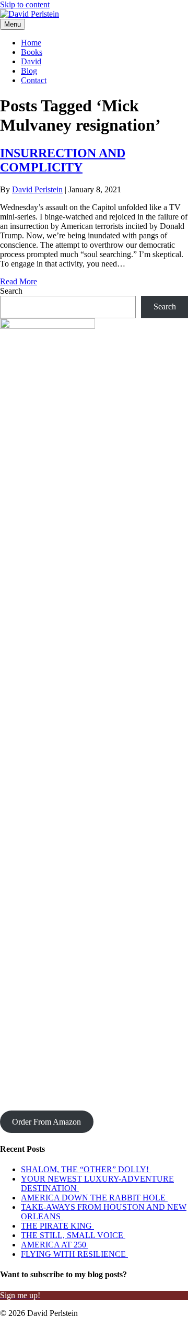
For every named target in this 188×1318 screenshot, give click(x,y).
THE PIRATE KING (57, 1225)
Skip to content (25, 4)
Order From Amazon (46, 1121)
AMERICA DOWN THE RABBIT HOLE (94, 1197)
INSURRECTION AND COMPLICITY (62, 160)
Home (31, 42)
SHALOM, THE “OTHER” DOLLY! (86, 1169)
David (31, 61)
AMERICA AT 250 (54, 1244)
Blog (29, 70)
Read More (18, 281)
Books (31, 52)
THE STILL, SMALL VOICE (73, 1235)
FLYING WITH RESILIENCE (74, 1254)
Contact (33, 80)
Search (11, 290)
